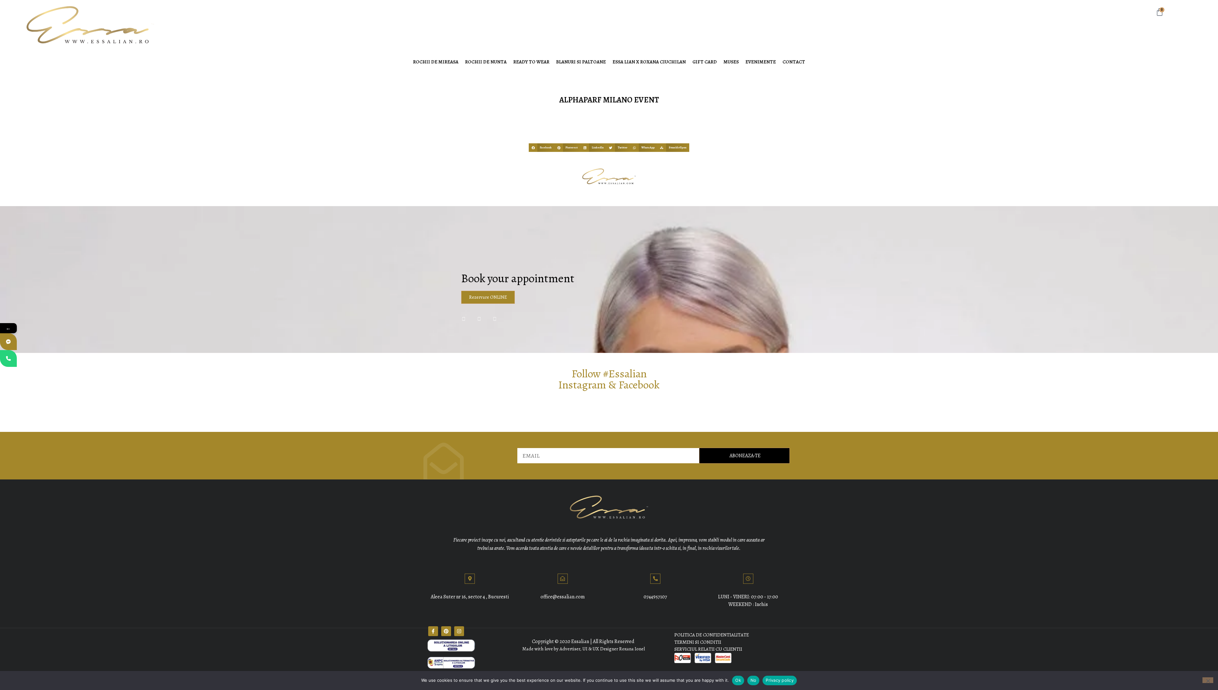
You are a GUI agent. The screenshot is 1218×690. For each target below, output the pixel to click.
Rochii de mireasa (435, 62)
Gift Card (704, 62)
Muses (731, 62)
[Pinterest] (446, 631)
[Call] (8, 358)
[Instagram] (459, 631)
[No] (1207, 680)
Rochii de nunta (486, 62)
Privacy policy (780, 680)
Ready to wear (531, 62)
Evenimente (760, 62)
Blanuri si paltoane (581, 62)
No (753, 680)
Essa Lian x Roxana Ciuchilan (649, 62)
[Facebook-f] (433, 631)
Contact (794, 62)
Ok (738, 680)
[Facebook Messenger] (8, 341)
